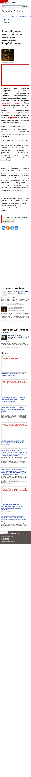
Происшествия (8, 20)
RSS (14, 541)
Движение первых (11, 103)
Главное (4, 16)
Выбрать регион (5, 539)
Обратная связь (5, 538)
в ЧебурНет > (6, 23)
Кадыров (5, 105)
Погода (28, 16)
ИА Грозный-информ (19, 217)
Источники (20, 16)
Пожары (19, 20)
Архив (12, 16)
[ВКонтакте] (4, 228)
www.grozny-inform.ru (9, 62)
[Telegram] (12, 228)
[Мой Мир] (16, 228)
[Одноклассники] (8, 228)
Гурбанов (13, 118)
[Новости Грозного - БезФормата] (10, 2)
